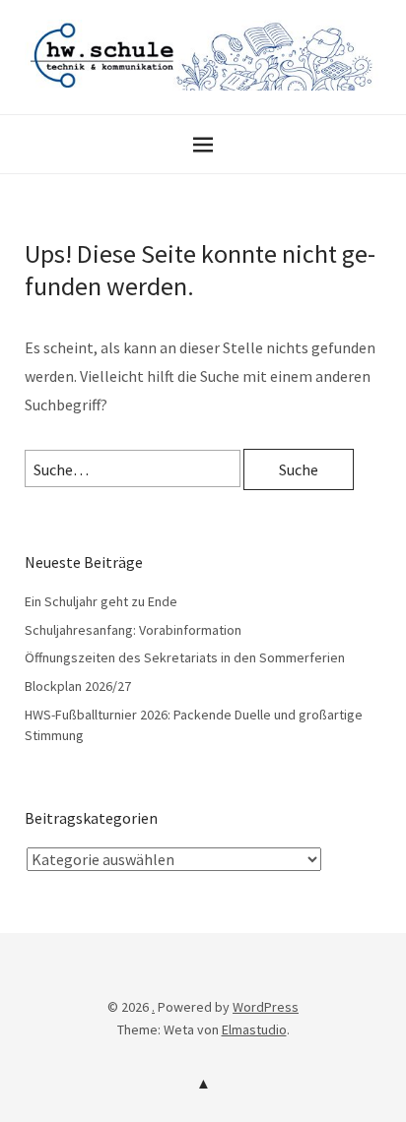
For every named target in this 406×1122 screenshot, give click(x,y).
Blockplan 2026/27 (78, 686)
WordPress (266, 1007)
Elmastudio (254, 1029)
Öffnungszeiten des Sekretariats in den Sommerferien (185, 657)
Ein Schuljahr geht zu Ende (101, 601)
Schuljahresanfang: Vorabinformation (133, 630)
